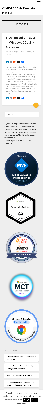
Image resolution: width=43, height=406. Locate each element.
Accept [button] (26, 400)
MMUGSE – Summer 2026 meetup (19, 375)
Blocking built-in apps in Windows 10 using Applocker (21, 42)
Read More (21, 403)
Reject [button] (34, 400)
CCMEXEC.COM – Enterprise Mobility (19, 10)
